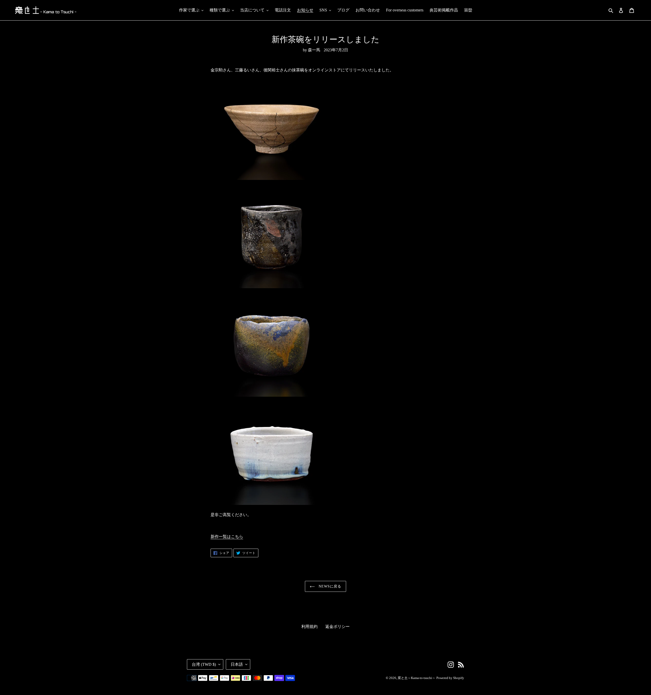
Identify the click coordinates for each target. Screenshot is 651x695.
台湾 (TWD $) (204, 664)
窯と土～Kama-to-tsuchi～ (416, 678)
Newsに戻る (329, 586)
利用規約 (309, 626)
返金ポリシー (337, 626)
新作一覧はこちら (227, 536)
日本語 (237, 664)
